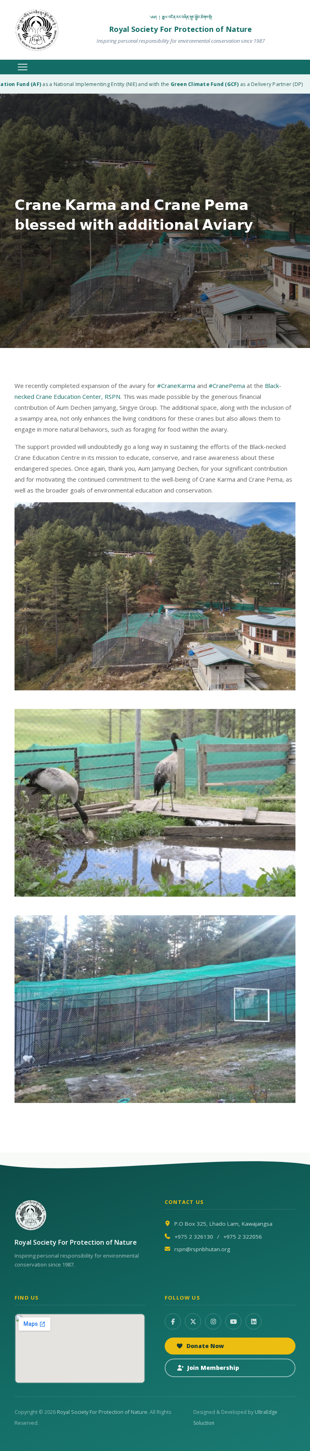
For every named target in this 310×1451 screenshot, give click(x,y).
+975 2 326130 (193, 1236)
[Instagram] (213, 1321)
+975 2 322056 (242, 1236)
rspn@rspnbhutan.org (202, 1249)
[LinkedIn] (253, 1321)
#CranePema (227, 386)
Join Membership (213, 1367)
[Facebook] (173, 1321)
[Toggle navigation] (23, 67)
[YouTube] (233, 1321)
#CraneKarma (176, 386)
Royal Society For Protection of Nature (102, 1412)
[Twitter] (193, 1321)
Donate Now (205, 1346)
